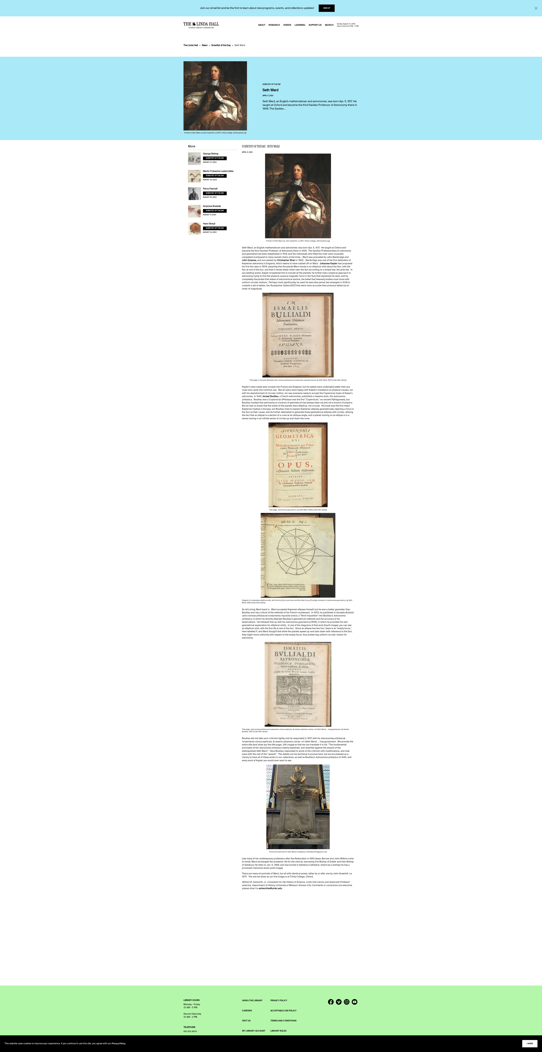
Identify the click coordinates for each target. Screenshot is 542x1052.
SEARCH (329, 25)
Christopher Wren (286, 260)
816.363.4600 (190, 1032)
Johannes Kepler (328, 264)
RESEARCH (274, 25)
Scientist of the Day (221, 45)
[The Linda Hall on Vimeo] (338, 1003)
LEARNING (300, 25)
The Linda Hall (190, 45)
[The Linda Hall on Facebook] (330, 1003)
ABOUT (261, 25)
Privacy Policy (118, 1044)
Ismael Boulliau (270, 396)
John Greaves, (249, 260)
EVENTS (287, 25)
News (204, 45)
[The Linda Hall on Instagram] (346, 1003)
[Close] (536, 8)
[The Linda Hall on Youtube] (354, 1003)
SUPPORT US (315, 25)
